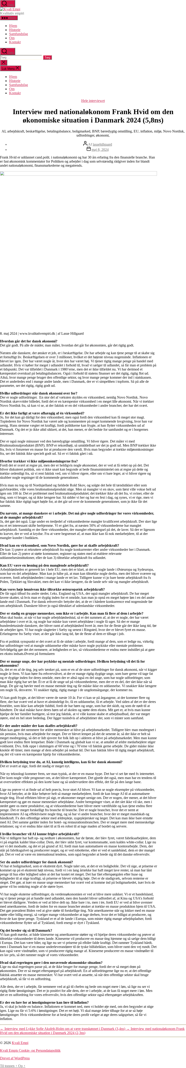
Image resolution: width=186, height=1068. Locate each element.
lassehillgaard (102, 144)
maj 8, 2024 (100, 150)
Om (12, 38)
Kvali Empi (20, 1043)
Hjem (13, 26)
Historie (14, 30)
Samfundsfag (18, 34)
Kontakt (15, 42)
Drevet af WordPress (15, 1058)
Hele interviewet (93, 101)
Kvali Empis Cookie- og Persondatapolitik (30, 1050)
